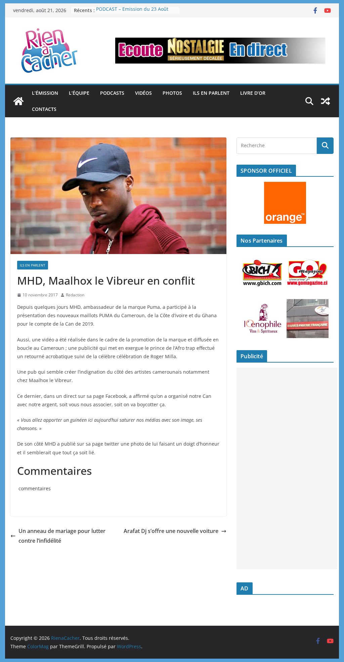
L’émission (45, 93)
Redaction (75, 295)
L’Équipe (79, 93)
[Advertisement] (286, 468)
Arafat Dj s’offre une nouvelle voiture (171, 531)
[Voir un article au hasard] (325, 101)
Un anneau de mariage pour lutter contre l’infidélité (61, 535)
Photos (172, 93)
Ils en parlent (211, 93)
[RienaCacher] (18, 101)
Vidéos (143, 93)
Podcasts (112, 93)
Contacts (44, 109)
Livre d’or (252, 93)
